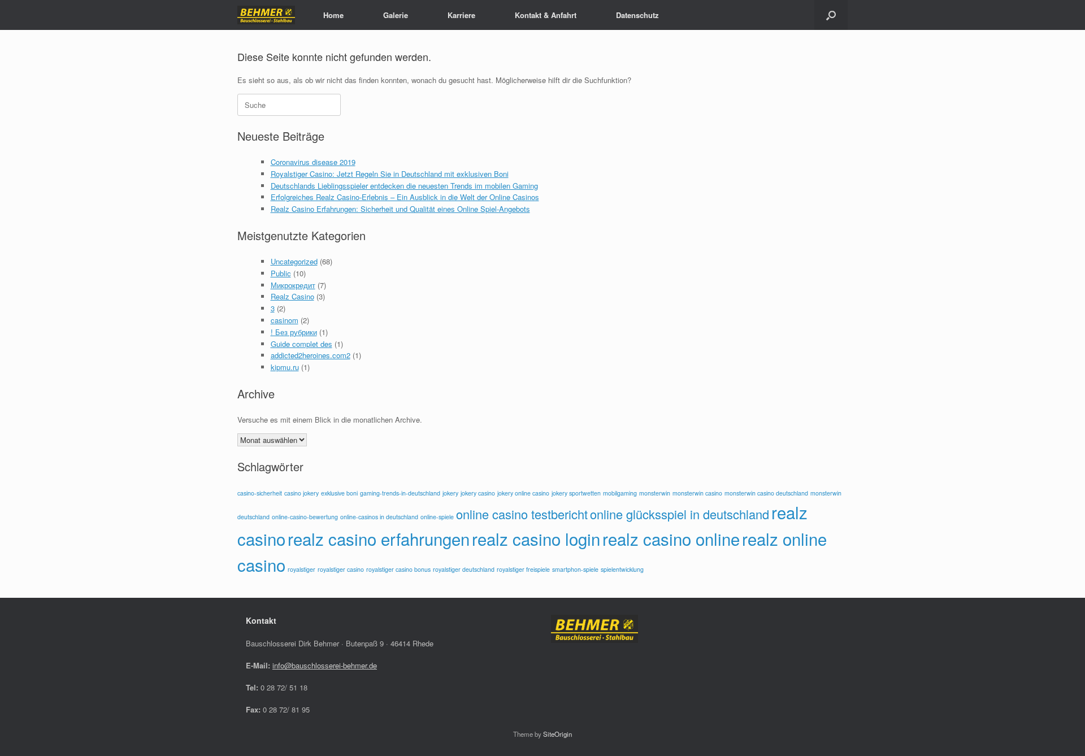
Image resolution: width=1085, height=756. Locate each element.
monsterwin (654, 493)
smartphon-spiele (575, 569)
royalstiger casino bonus (398, 569)
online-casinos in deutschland (379, 516)
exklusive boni (339, 493)
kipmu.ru (285, 367)
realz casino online (671, 538)
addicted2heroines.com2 (310, 355)
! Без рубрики (294, 332)
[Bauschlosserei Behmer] (266, 15)
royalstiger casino (341, 569)
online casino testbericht (522, 514)
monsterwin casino (697, 493)
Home (333, 15)
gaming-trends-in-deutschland (400, 493)
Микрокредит (293, 285)
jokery (450, 493)
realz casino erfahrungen (379, 538)
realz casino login (536, 538)
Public (281, 273)
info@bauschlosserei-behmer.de (324, 665)
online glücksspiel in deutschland (679, 514)
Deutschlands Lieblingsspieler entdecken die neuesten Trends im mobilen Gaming (404, 185)
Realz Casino (292, 296)
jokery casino (478, 493)
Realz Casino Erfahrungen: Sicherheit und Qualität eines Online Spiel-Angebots (400, 208)
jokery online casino (523, 493)
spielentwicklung (622, 569)
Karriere (461, 15)
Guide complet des (301, 343)
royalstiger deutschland (463, 569)
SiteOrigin (557, 733)
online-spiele (437, 516)
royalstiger (301, 569)
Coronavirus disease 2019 (313, 162)
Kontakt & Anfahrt (545, 15)
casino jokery (301, 493)
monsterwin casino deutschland (766, 493)
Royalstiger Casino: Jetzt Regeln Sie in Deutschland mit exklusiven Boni (390, 173)
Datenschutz (637, 15)
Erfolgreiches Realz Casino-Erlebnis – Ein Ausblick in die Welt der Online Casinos (405, 197)
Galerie (395, 15)
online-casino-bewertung (305, 516)
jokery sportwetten (576, 493)
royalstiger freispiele (523, 569)
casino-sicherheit (259, 493)
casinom (284, 320)
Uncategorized (294, 261)
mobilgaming (620, 493)
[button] (831, 15)
